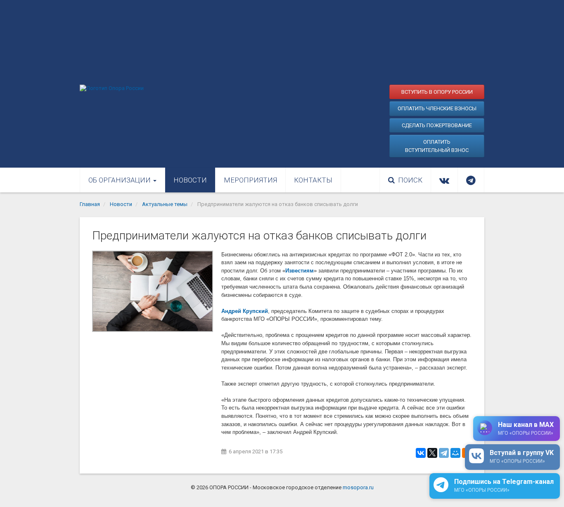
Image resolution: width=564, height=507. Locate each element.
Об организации (120, 180)
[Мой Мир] (455, 453)
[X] (432, 453)
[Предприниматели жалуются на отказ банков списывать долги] (152, 291)
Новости (190, 180)
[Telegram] (444, 453)
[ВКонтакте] (421, 453)
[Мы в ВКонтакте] (444, 180)
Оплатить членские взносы (437, 108)
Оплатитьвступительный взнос (437, 146)
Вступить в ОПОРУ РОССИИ (437, 92)
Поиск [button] (410, 180)
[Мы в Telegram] (471, 180)
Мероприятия (250, 180)
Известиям (299, 271)
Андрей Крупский (244, 311)
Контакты (313, 180)
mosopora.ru (358, 487)
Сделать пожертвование (437, 125)
